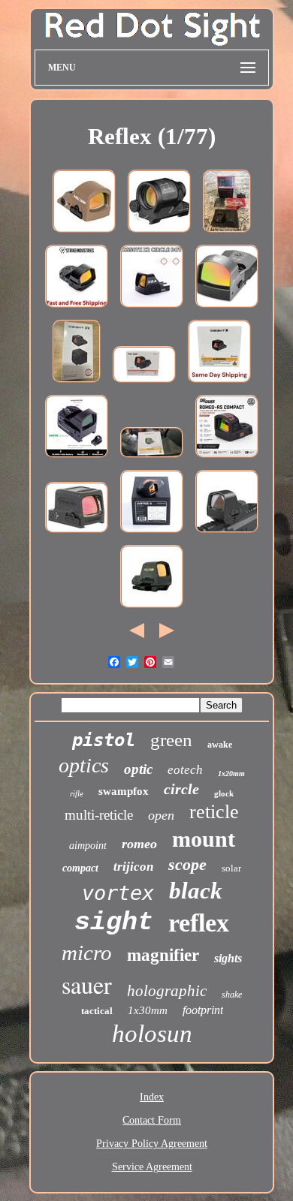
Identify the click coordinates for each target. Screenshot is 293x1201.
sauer (87, 984)
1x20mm (231, 773)
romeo (139, 843)
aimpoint (88, 845)
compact (80, 868)
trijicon (133, 866)
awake (219, 744)
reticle (214, 812)
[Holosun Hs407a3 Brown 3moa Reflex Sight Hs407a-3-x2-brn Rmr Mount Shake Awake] (84, 233)
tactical (97, 1010)
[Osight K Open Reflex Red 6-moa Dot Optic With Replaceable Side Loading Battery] (219, 384)
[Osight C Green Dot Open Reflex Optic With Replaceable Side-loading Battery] (152, 459)
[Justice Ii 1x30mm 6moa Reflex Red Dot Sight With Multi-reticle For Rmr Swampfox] (152, 534)
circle (181, 789)
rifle (76, 793)
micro (87, 953)
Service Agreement (152, 1166)
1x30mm (148, 1010)
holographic (167, 991)
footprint (203, 1010)
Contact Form (151, 1120)
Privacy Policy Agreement (151, 1143)
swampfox (123, 791)
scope (187, 864)
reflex (198, 923)
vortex (118, 893)
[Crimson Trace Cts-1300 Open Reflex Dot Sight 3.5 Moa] (226, 233)
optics (84, 765)
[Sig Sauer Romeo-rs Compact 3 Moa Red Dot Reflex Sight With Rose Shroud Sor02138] (227, 459)
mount (203, 838)
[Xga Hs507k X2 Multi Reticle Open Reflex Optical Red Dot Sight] (152, 309)
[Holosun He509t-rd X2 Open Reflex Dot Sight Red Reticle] (77, 534)
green (171, 740)
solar (231, 868)
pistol (103, 740)
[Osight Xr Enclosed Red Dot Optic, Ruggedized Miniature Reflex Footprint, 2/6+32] (76, 384)
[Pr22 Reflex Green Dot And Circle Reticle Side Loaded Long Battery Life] (77, 459)
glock (224, 793)
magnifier (163, 955)
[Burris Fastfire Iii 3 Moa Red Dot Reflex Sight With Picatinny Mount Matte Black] (227, 309)
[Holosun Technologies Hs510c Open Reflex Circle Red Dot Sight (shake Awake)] (144, 384)
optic (138, 769)
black (195, 890)
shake (232, 994)
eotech (185, 770)
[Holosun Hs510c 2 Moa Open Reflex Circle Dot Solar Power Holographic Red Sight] (152, 609)
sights (228, 958)
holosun (152, 1033)
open (161, 815)
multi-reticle (99, 815)
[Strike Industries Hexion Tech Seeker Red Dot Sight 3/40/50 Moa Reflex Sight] (77, 309)
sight (113, 923)
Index (152, 1097)
